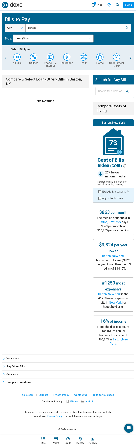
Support (43, 394)
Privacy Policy (61, 394)
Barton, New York (110, 222)
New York (115, 302)
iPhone (74, 401)
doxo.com (28, 394)
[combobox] (15, 28)
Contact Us (80, 394)
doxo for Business (103, 394)
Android (89, 401)
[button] (127, 28)
